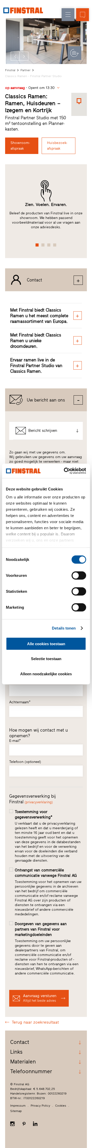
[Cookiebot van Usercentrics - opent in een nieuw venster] (65, 471)
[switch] (79, 575)
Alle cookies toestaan (46, 643)
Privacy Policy (40, 1105)
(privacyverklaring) (39, 802)
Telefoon (25, 762)
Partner (25, 70)
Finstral (10, 70)
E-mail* (15, 741)
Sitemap (16, 1111)
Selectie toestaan (46, 659)
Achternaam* (19, 702)
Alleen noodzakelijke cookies (46, 673)
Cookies (60, 1105)
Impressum (18, 1105)
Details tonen (64, 628)
